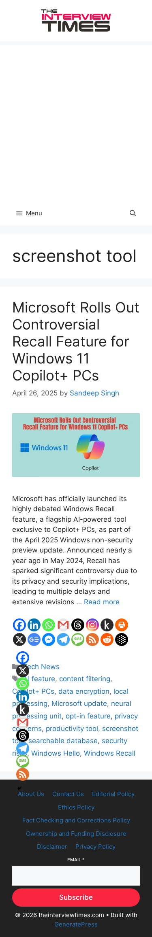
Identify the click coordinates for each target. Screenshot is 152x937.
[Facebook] (19, 624)
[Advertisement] (76, 121)
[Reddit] (107, 639)
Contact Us (68, 794)
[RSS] (92, 639)
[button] (133, 213)
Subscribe (76, 897)
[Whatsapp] (48, 624)
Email (76, 860)
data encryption (83, 691)
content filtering (84, 679)
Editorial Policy (113, 794)
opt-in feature (88, 716)
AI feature (39, 679)
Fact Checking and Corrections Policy (76, 820)
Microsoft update (79, 703)
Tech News (41, 667)
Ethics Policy (76, 807)
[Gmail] (63, 624)
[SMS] (77, 639)
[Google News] (34, 639)
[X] (19, 639)
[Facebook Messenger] (48, 639)
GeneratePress (76, 924)
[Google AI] (121, 639)
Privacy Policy (95, 846)
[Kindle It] (107, 624)
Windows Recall (109, 753)
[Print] (121, 624)
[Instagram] (92, 624)
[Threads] (77, 624)
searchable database (63, 741)
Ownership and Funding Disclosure (76, 833)
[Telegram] (63, 639)
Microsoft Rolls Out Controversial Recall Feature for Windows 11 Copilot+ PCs (75, 341)
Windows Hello (55, 753)
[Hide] (19, 788)
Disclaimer (52, 846)
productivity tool (72, 729)
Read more (102, 602)
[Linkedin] (34, 624)
